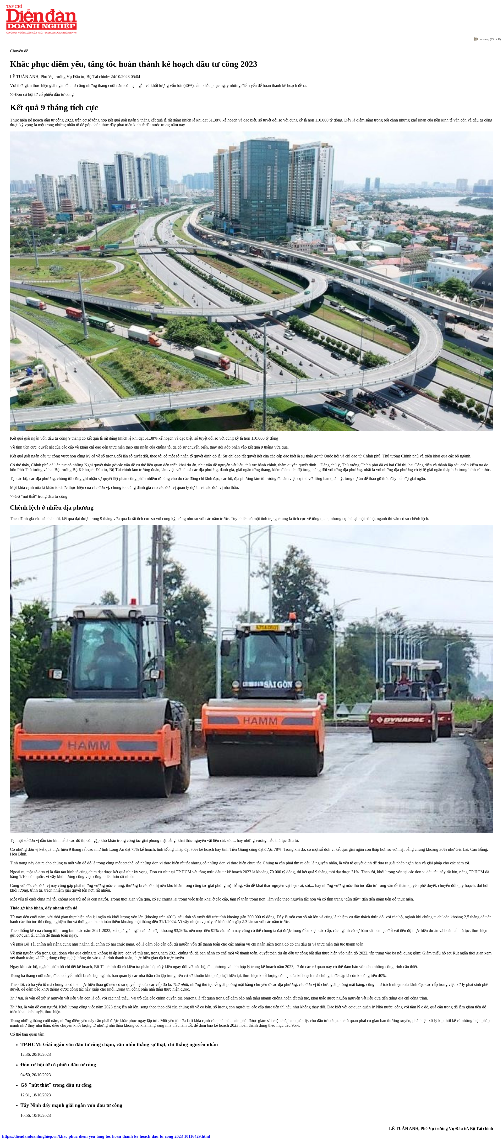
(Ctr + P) (490, 39)
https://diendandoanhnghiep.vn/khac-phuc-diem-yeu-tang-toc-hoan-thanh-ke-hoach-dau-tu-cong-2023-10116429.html (106, 1136)
